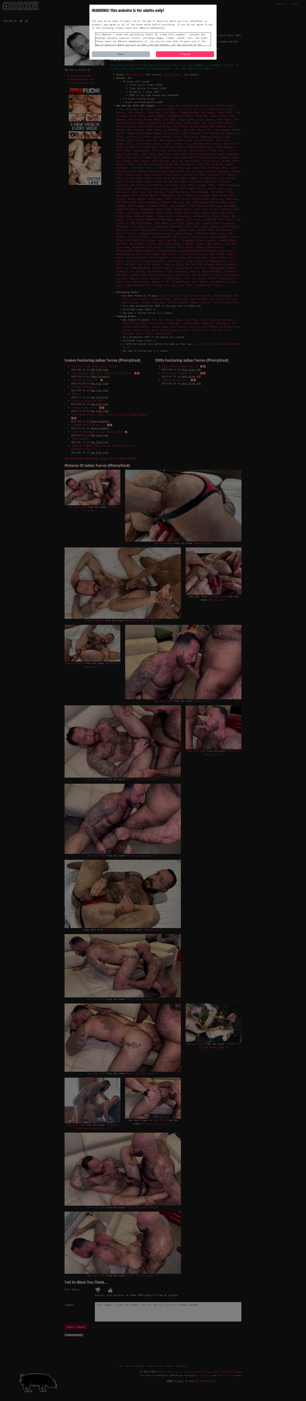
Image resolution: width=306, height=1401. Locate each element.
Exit (121, 54)
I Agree (185, 54)
